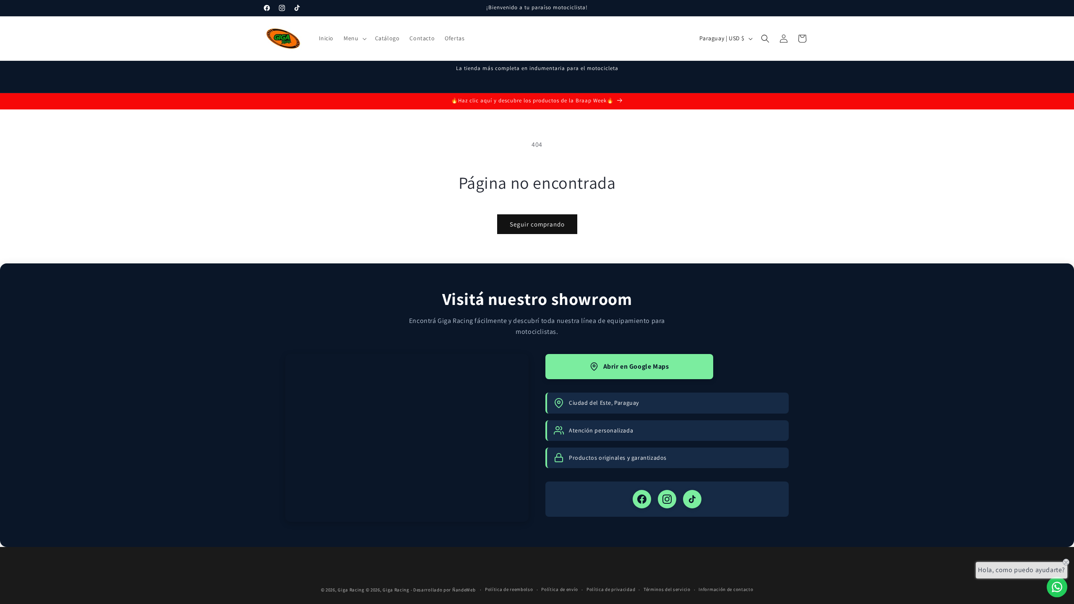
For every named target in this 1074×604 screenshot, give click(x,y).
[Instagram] (667, 499)
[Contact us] (1057, 587)
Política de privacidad (611, 589)
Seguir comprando (537, 224)
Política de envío (559, 589)
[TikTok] (692, 499)
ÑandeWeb (464, 590)
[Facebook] (642, 499)
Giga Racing (351, 590)
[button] (354, 38)
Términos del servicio (667, 589)
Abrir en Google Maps (636, 366)
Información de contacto (726, 589)
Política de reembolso (509, 589)
